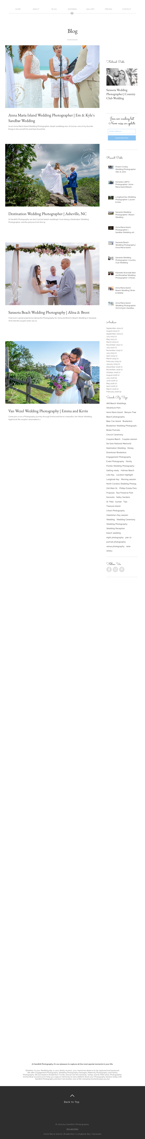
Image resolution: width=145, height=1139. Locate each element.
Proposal (110, 493)
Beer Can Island (113, 421)
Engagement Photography (118, 457)
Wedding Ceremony (126, 519)
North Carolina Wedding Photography (121, 484)
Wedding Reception (115, 528)
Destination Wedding (116, 448)
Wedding (110, 519)
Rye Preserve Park (124, 493)
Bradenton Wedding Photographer (121, 426)
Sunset (118, 502)
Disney (130, 448)
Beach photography (115, 417)
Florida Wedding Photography (120, 466)
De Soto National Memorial (118, 443)
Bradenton (127, 421)
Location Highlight (124, 475)
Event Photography (115, 461)
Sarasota (110, 497)
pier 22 (128, 537)
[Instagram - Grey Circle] (115, 569)
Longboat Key (112, 479)
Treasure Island (113, 506)
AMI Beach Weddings (116, 403)
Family (129, 461)
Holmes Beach (127, 470)
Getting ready (112, 470)
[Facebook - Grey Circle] (109, 569)
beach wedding (113, 533)
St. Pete (110, 502)
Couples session (129, 439)
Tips (125, 502)
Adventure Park (113, 408)
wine (128, 546)
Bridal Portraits (113, 430)
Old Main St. (112, 488)
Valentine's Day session (117, 515)
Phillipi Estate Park (128, 488)
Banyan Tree (130, 412)
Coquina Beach (113, 439)
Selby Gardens (123, 497)
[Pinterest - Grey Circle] (121, 569)
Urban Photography (115, 510)
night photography (115, 537)
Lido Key (110, 475)
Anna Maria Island (114, 412)
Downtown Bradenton (116, 452)
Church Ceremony (114, 434)
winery (109, 551)
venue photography (115, 546)
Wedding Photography (116, 524)
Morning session (128, 479)
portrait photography (116, 542)
